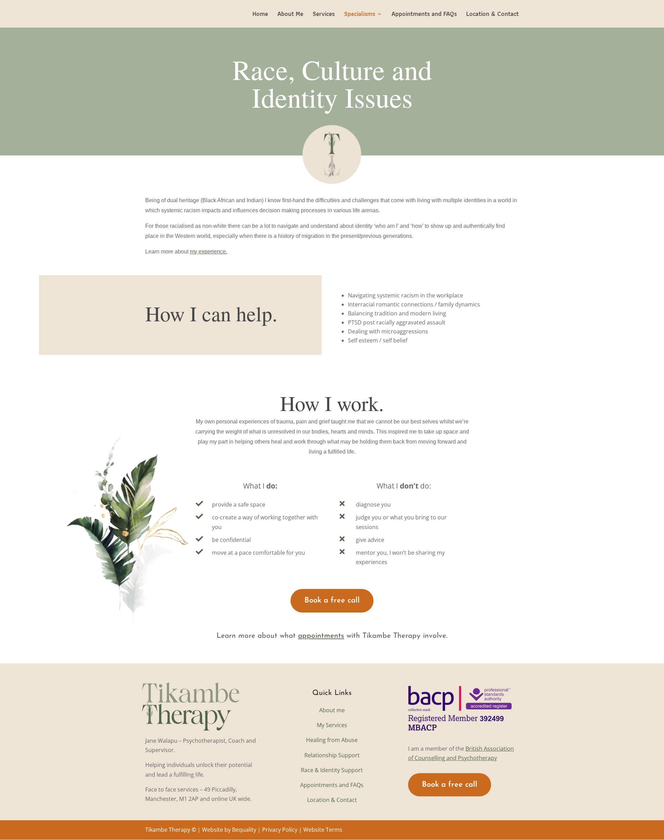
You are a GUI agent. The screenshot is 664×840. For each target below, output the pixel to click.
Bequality (244, 829)
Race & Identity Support (332, 770)
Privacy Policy (279, 829)
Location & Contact (492, 15)
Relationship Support (332, 755)
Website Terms (322, 829)
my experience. (208, 251)
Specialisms (359, 15)
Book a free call (332, 601)
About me (332, 710)
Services (324, 15)
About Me (290, 15)
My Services (332, 725)
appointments (321, 636)
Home (260, 15)
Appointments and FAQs (424, 15)
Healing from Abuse (332, 740)
